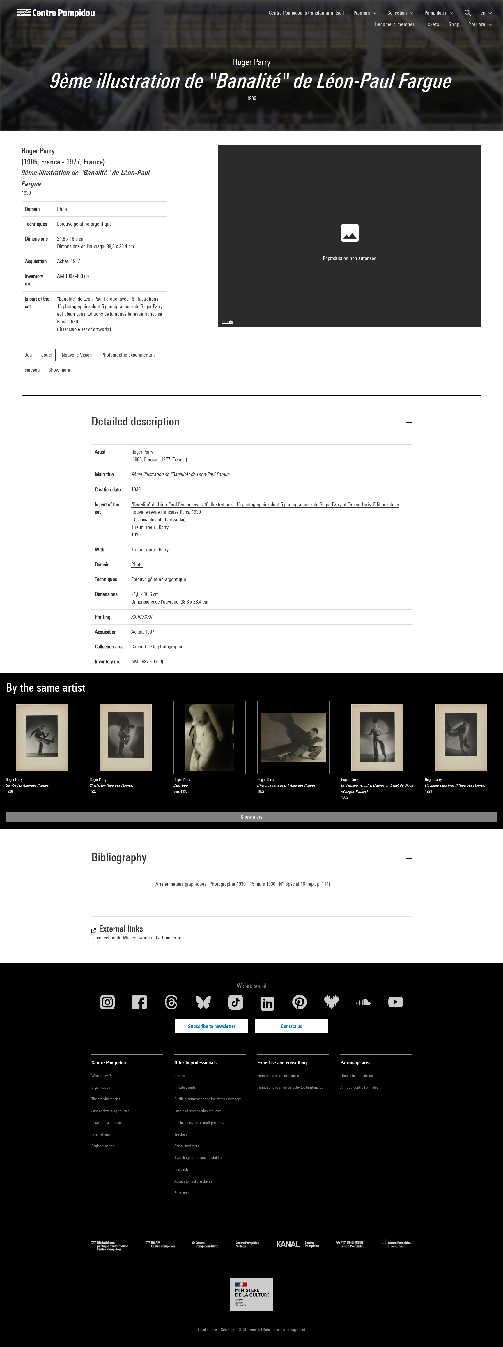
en (484, 13)
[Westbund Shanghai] (354, 1249)
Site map (228, 1329)
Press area (181, 1192)
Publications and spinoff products (199, 1122)
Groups (179, 1075)
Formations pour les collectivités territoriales (290, 1087)
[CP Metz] (209, 1249)
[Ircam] (164, 1249)
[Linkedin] (268, 1003)
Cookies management (289, 1329)
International (101, 1134)
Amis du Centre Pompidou (359, 1087)
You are (478, 24)
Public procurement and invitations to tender (207, 1099)
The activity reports (105, 1099)
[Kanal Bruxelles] (302, 1249)
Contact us (291, 1026)
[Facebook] (139, 1003)
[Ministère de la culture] (251, 1294)
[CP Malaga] (252, 1249)
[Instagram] (107, 1003)
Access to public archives (193, 1181)
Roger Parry (38, 150)
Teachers (180, 1134)
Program (362, 13)
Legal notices (208, 1329)
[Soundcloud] (364, 1003)
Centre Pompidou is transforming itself (309, 12)
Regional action (102, 1145)
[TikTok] (235, 1003)
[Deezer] (332, 1003)
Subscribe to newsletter (211, 1026)
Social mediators (186, 1145)
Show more (252, 817)
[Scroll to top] (489, 1333)
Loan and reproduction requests (197, 1111)
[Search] (468, 13)
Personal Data (260, 1329)
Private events (185, 1087)
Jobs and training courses (110, 1111)
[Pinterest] (300, 1003)
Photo (62, 209)
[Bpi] (114, 1249)
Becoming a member (106, 1122)
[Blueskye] (203, 1003)
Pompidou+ (436, 13)
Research (181, 1169)
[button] (251, 422)
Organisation (100, 1087)
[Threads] (171, 1003)
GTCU (242, 1329)
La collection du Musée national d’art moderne (136, 937)
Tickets (431, 24)
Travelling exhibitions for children (199, 1157)
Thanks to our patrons (356, 1075)
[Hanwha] (397, 1249)
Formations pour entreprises (278, 1075)
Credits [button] (227, 321)
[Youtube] (396, 1003)
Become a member (397, 24)
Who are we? (101, 1075)
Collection (397, 13)
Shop (456, 24)
